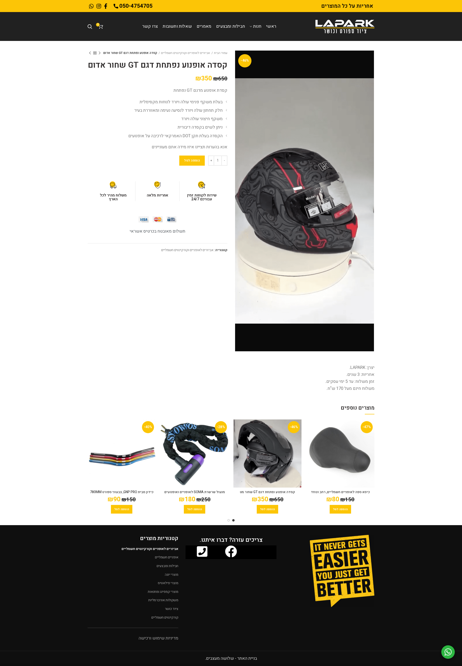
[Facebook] (106, 6)
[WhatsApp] (91, 6)
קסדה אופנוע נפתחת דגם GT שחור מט (267, 492)
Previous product (99, 53)
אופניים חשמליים (166, 557)
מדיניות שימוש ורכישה (158, 638)
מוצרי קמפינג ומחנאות (163, 591)
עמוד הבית (220, 53)
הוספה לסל (192, 160)
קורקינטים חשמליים (164, 617)
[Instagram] (99, 6)
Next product (90, 53)
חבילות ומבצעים (167, 565)
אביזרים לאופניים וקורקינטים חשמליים (185, 53)
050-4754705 (135, 6)
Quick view (310, 427)
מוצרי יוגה (171, 574)
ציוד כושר (171, 608)
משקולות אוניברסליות (163, 600)
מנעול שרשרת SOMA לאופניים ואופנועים (194, 492)
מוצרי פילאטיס (168, 583)
